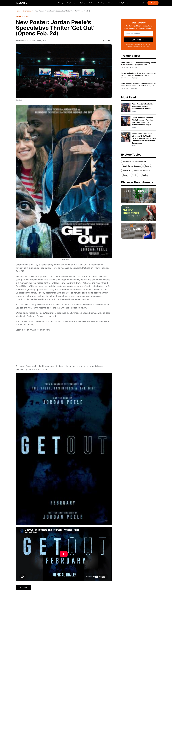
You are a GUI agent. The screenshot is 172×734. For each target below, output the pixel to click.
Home (18, 11)
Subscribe (153, 3)
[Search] (143, 3)
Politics (134, 175)
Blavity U (126, 170)
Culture (148, 166)
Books (125, 175)
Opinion (144, 175)
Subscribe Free (139, 40)
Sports (136, 170)
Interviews (127, 162)
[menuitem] (91, 3)
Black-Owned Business (132, 166)
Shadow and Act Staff (26, 40)
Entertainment (28, 11)
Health (145, 170)
